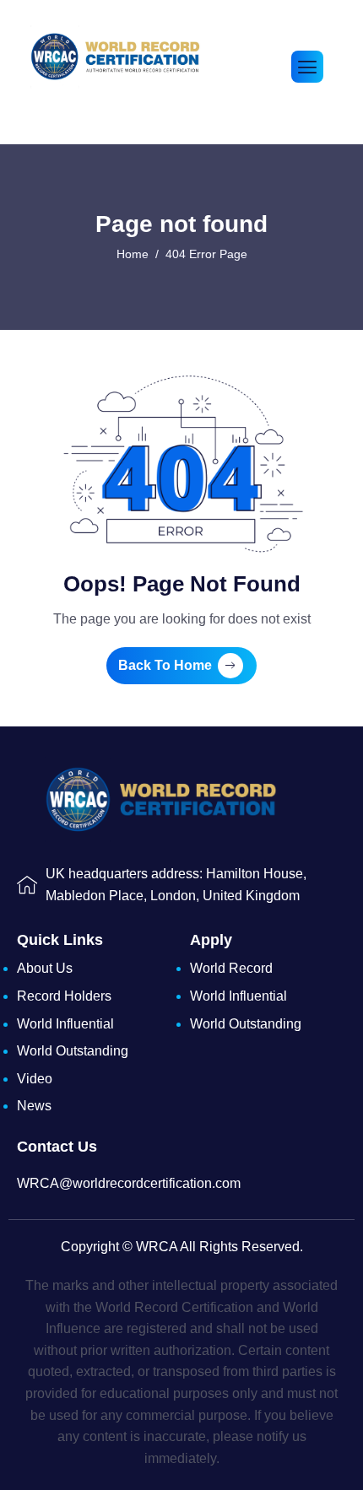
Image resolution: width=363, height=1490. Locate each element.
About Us (45, 968)
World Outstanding (72, 1051)
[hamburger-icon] (307, 67)
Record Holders (64, 996)
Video (34, 1079)
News (34, 1106)
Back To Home (165, 665)
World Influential (65, 1024)
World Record (231, 968)
